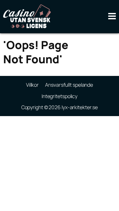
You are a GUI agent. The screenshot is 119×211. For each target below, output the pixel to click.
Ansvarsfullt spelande (69, 84)
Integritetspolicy (59, 96)
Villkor (32, 84)
